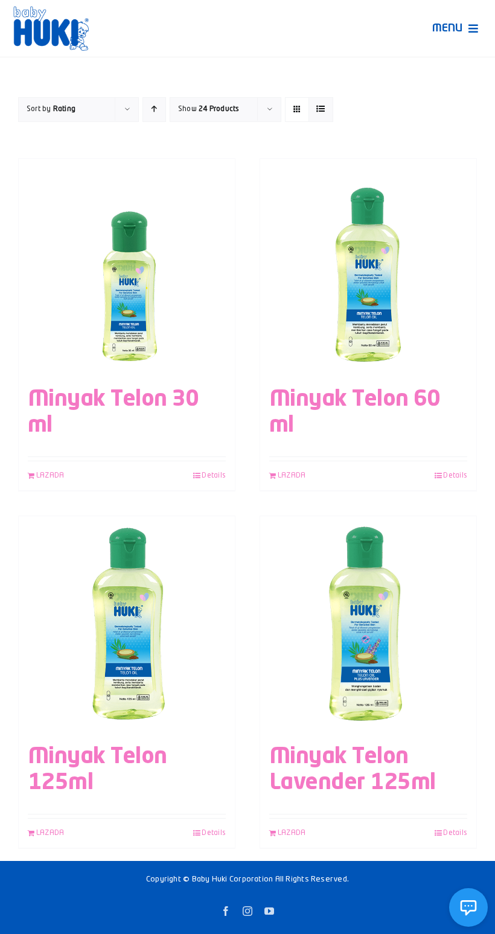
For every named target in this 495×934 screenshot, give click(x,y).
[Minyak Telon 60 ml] (368, 267)
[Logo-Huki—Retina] (51, 10)
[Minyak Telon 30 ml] (127, 267)
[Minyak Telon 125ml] (127, 624)
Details (214, 475)
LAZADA (50, 475)
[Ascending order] (154, 109)
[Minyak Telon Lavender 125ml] (368, 624)
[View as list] (321, 109)
